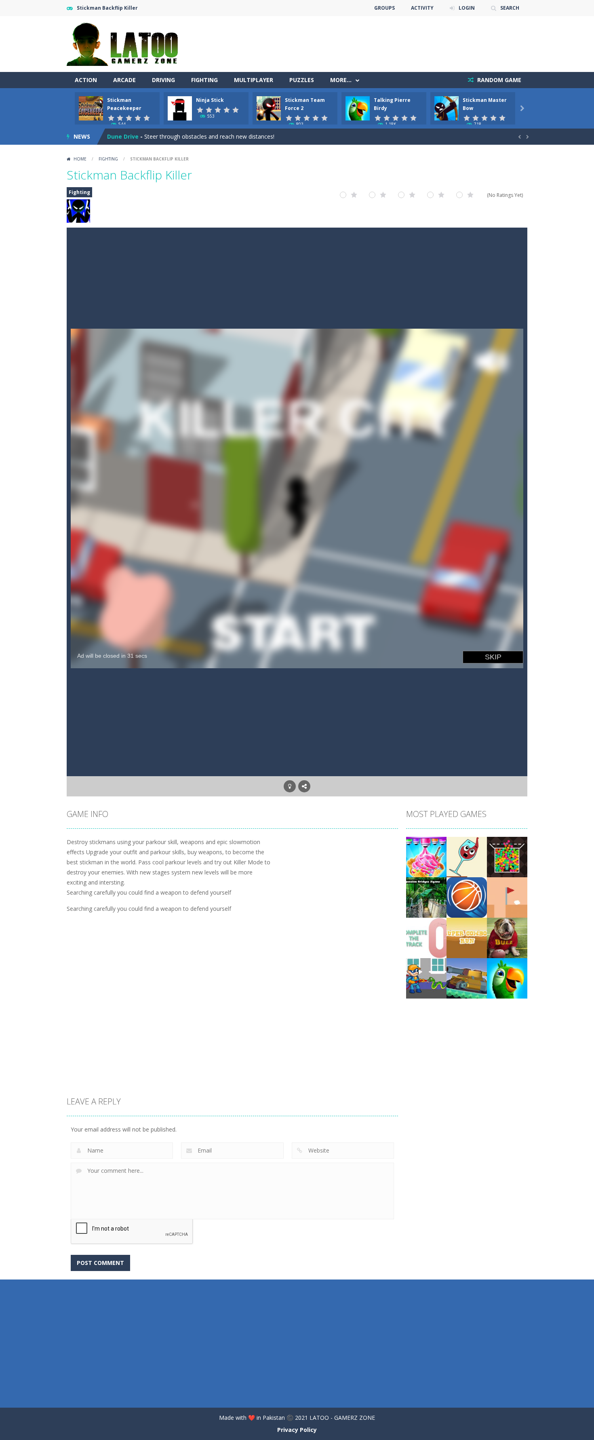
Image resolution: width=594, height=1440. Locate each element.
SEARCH (509, 7)
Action (86, 80)
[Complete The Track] (426, 937)
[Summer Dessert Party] (426, 856)
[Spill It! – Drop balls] (467, 856)
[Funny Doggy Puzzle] (507, 937)
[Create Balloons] (507, 856)
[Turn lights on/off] (290, 786)
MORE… (341, 80)
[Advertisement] (380, 40)
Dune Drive (123, 136)
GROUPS (384, 7)
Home (80, 159)
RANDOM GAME (498, 80)
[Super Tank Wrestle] (467, 978)
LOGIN (467, 7)
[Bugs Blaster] (426, 978)
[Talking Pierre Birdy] (507, 978)
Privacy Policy (297, 1430)
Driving (163, 80)
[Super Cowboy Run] (467, 937)
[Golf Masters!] (507, 897)
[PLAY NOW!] (91, 108)
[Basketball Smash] (467, 897)
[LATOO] (126, 43)
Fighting (204, 80)
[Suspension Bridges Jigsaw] (426, 897)
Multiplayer (253, 80)
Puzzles (301, 80)
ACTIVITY (422, 7)
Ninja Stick (210, 100)
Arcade (124, 80)
